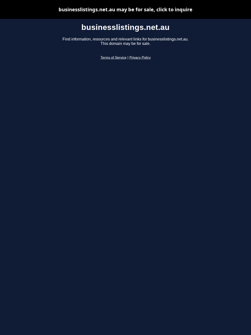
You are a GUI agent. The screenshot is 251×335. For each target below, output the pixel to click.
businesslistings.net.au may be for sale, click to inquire (125, 9)
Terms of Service (113, 57)
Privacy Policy (140, 57)
